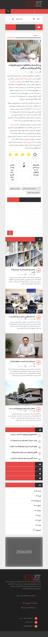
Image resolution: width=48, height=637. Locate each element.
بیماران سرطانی (16, 81)
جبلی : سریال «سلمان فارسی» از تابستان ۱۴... (23, 440)
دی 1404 (38, 515)
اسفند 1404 (37, 505)
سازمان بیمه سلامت (25, 78)
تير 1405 (38, 495)
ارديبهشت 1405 (36, 500)
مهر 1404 (38, 525)
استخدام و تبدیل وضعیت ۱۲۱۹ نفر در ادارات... (23, 434)
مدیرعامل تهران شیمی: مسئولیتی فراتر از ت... (22, 362)
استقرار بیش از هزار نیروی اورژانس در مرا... (21, 408)
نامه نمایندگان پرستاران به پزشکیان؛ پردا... (21, 316)
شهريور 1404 (37, 530)
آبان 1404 (38, 520)
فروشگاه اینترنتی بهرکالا (28, 607)
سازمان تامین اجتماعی (29, 188)
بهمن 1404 (37, 510)
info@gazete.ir (28, 626)
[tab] (24, 429)
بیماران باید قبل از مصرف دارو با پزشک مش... (23, 271)
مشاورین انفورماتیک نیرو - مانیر (25, 595)
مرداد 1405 (37, 490)
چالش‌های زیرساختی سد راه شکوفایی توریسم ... (36, 171)
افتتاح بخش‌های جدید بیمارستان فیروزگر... (23, 452)
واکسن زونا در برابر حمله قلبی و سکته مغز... (12, 172)
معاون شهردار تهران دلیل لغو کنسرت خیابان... (23, 446)
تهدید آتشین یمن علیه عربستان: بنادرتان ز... (23, 458)
